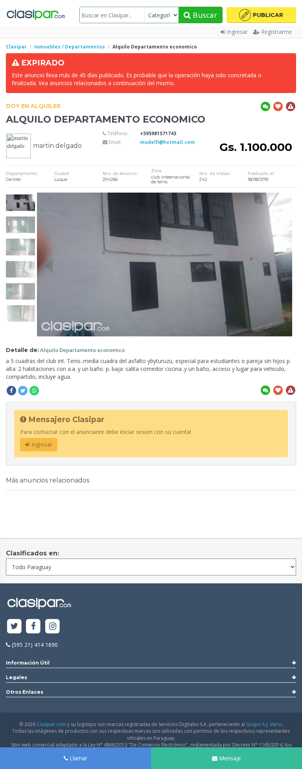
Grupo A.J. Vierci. (264, 724)
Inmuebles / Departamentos (69, 46)
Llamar (77, 758)
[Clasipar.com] (35, 14)
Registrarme (276, 31)
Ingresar (237, 31)
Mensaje (229, 758)
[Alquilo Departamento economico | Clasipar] (20, 195)
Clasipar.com (51, 724)
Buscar (204, 15)
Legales (16, 677)
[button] (261, 15)
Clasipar (16, 46)
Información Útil (28, 663)
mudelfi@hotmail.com (167, 142)
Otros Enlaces (24, 692)
